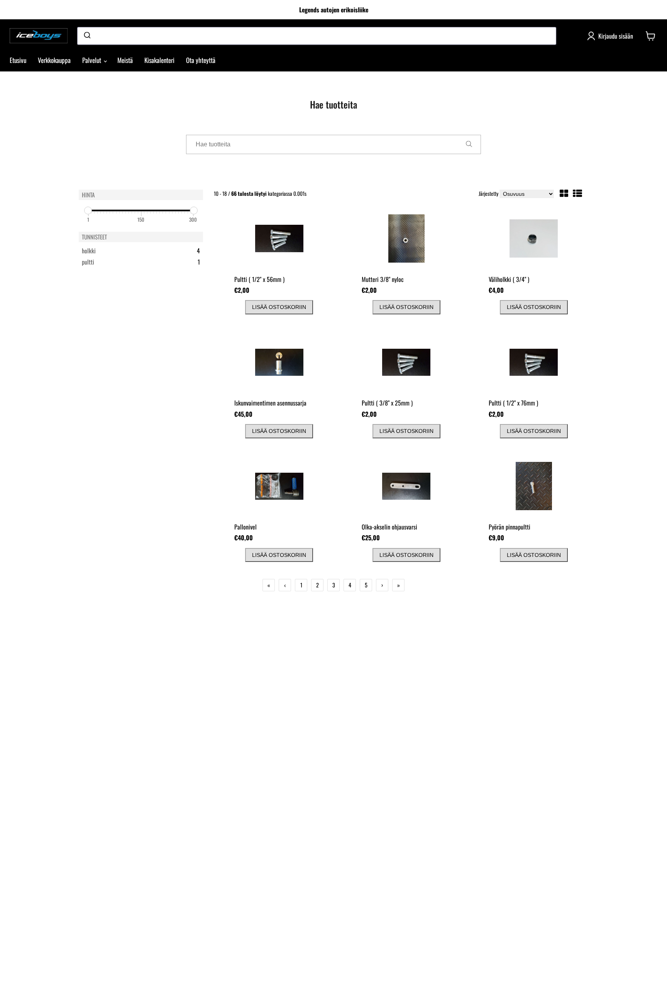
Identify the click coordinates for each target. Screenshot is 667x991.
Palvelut (92, 60)
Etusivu (18, 60)
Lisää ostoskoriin (279, 307)
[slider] (88, 210)
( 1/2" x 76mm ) (513, 402)
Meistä (125, 60)
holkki (131, 251)
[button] (564, 195)
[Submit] (87, 35)
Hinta (88, 194)
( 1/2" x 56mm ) (259, 279)
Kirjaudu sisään (615, 36)
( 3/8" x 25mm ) (387, 402)
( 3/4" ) (509, 279)
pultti (131, 262)
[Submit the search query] (469, 144)
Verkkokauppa (54, 60)
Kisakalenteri (159, 60)
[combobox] (316, 36)
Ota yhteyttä (200, 60)
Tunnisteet (94, 236)
